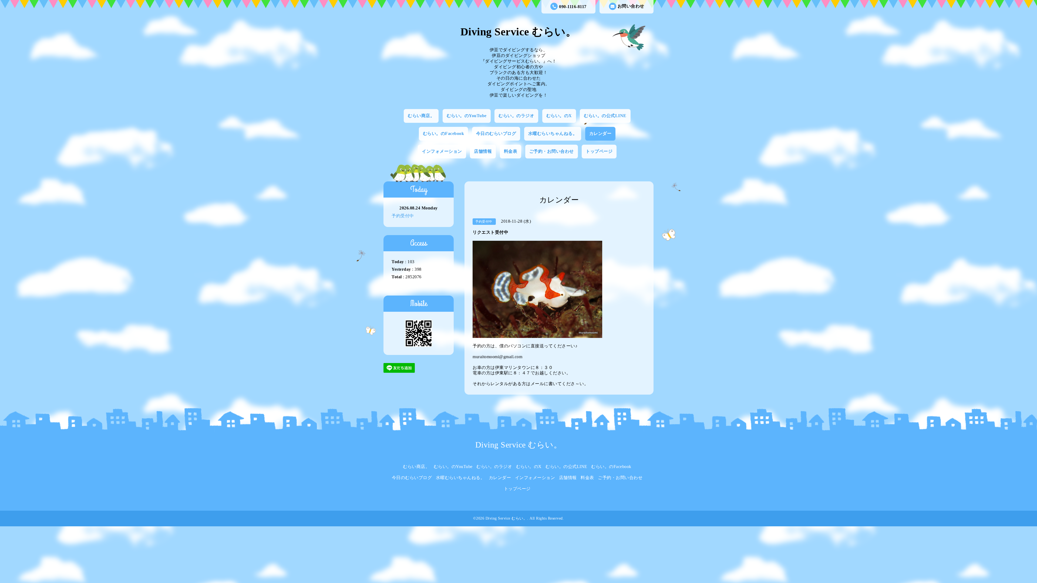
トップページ (599, 151)
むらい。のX (559, 115)
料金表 (510, 151)
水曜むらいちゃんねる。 (552, 133)
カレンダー (600, 133)
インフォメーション (442, 151)
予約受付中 (403, 215)
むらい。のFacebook (443, 133)
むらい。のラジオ (516, 115)
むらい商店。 (421, 115)
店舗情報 (483, 151)
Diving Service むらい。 (518, 32)
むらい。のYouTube (467, 115)
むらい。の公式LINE (605, 115)
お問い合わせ (631, 6)
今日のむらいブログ (496, 133)
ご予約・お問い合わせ (551, 151)
